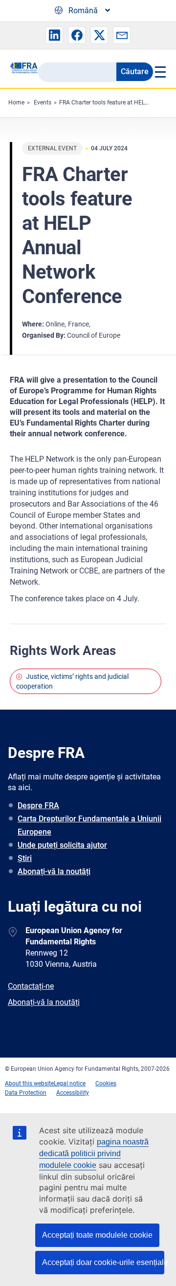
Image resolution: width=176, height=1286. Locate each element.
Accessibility (72, 1092)
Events (42, 102)
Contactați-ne (31, 986)
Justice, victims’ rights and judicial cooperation (72, 681)
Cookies (105, 1083)
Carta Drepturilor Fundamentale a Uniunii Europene (89, 825)
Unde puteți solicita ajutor (62, 845)
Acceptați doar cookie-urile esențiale (103, 1262)
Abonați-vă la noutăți (54, 871)
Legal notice (70, 1083)
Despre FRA (38, 805)
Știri (25, 858)
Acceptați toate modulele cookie (97, 1235)
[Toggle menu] (159, 71)
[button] (54, 35)
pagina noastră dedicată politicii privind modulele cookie (94, 1153)
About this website (29, 1083)
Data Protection (25, 1092)
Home (16, 102)
